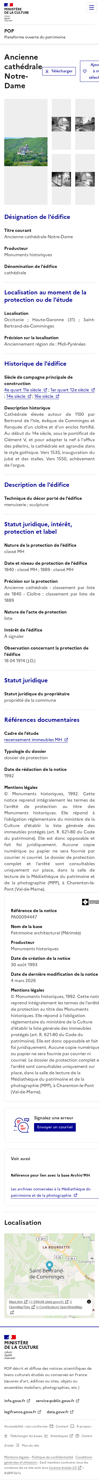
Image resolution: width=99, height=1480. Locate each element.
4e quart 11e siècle (22, 390)
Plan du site (30, 1445)
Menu (91, 7)
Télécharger (62, 71)
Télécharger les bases (26, 1436)
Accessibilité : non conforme (26, 1426)
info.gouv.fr (14, 1401)
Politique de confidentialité (52, 1457)
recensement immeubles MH (33, 739)
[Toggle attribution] (89, 1301)
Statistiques (59, 1436)
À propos (84, 1426)
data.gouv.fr (58, 1412)
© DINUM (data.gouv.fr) (47, 1301)
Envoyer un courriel (55, 1127)
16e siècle (43, 396)
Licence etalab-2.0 (63, 1467)
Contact (62, 1426)
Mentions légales (16, 1457)
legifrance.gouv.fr (20, 1412)
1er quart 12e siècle (69, 390)
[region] (49, 1275)
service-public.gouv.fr (55, 1401)
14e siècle (15, 396)
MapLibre (16, 1301)
